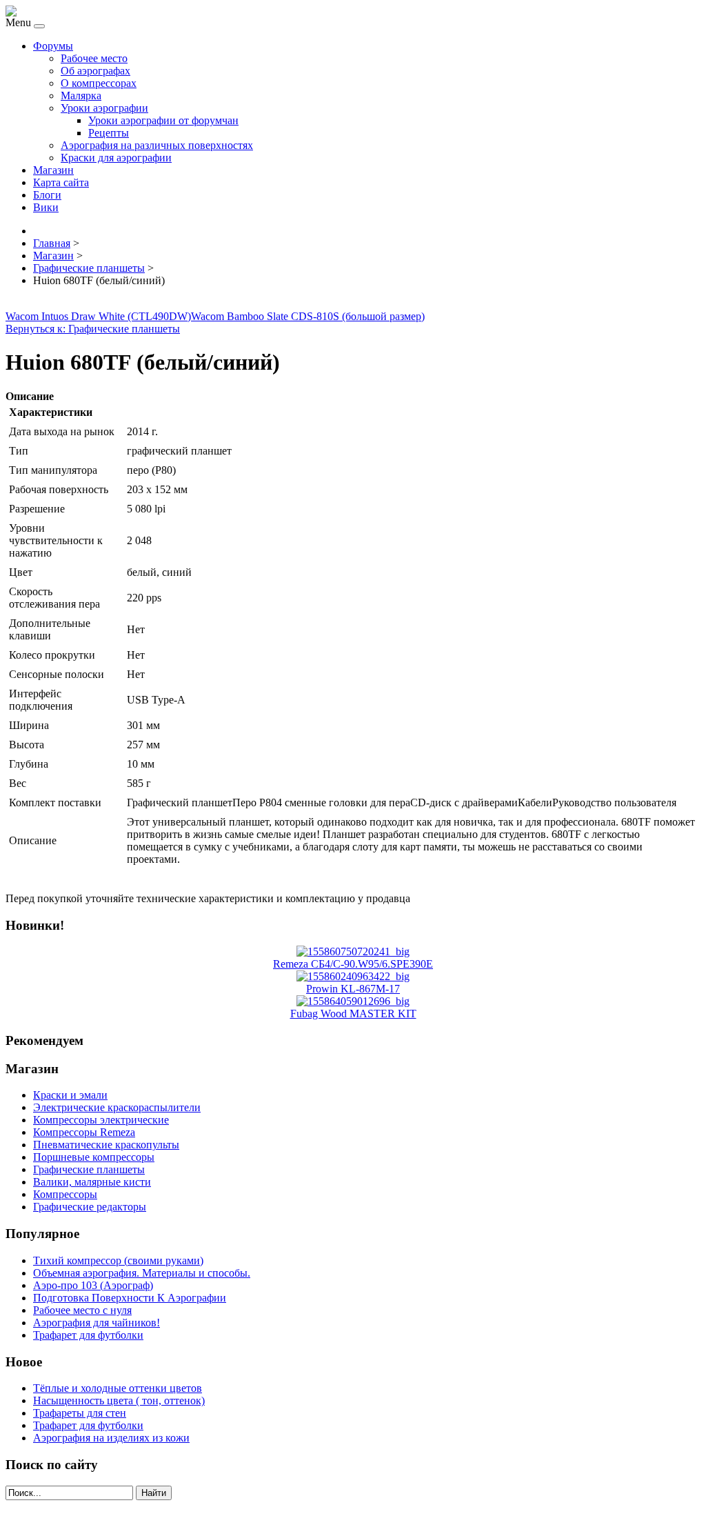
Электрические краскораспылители (117, 1107)
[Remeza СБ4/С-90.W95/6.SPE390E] (353, 951)
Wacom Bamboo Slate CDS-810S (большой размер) (308, 316)
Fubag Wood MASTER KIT (353, 1013)
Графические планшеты (89, 1169)
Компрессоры (65, 1194)
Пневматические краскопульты (106, 1144)
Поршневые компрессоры (93, 1157)
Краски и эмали (70, 1095)
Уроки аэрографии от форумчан (163, 120)
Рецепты (108, 133)
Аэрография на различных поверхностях (157, 145)
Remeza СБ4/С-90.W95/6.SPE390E (353, 964)
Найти (153, 1493)
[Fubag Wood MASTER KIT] (353, 1001)
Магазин (53, 170)
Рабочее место (94, 58)
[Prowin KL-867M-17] (353, 976)
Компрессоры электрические (101, 1120)
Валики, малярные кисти (92, 1182)
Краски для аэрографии (116, 157)
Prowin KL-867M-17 (353, 989)
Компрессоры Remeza (84, 1132)
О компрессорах (99, 83)
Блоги (47, 195)
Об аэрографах (95, 71)
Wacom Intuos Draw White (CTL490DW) (98, 316)
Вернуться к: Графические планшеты (93, 329)
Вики (46, 207)
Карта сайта (61, 182)
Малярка (81, 95)
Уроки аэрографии (104, 108)
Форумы (53, 46)
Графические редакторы (89, 1207)
